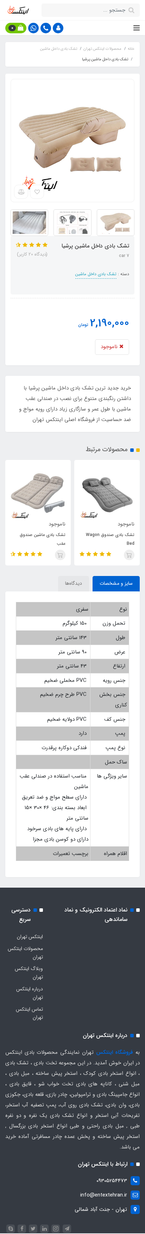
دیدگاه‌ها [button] (73, 583)
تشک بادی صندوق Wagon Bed (110, 539)
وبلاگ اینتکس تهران (29, 973)
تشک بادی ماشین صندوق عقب (42, 539)
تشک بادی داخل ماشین (95, 274)
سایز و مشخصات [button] (116, 583)
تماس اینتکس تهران (29, 1013)
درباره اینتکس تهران (29, 993)
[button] (58, 28)
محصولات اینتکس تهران (25, 953)
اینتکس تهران (30, 937)
